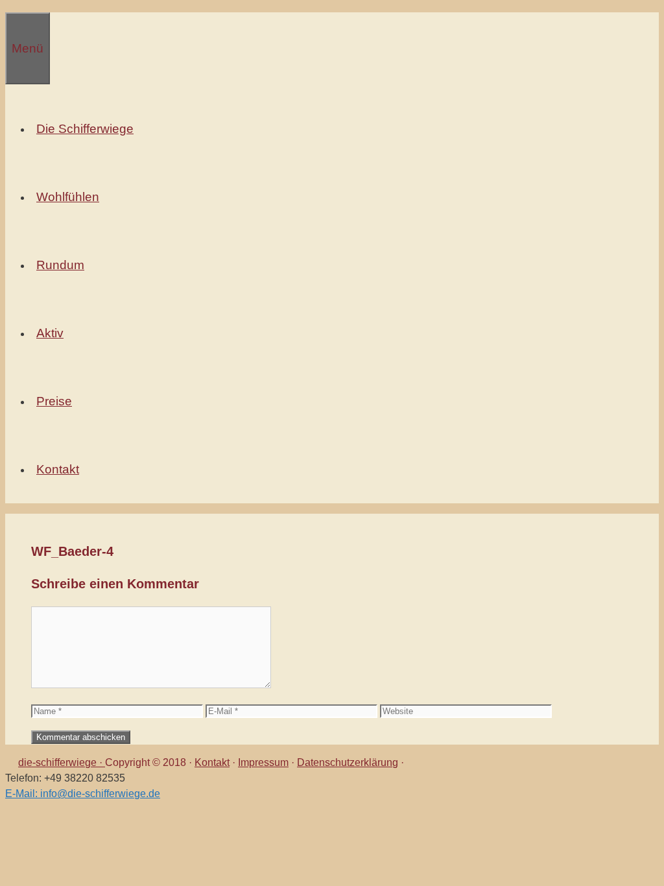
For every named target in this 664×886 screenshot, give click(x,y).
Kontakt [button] (57, 469)
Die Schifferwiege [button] (85, 129)
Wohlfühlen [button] (67, 197)
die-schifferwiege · (61, 762)
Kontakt (212, 762)
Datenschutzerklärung (347, 762)
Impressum (263, 762)
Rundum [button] (60, 265)
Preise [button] (54, 401)
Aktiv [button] (50, 333)
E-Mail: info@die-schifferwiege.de (82, 793)
